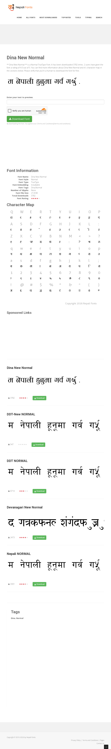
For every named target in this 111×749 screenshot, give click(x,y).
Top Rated (66, 17)
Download (41, 398)
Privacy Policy (76, 740)
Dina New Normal (19, 368)
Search (99, 17)
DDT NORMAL (17, 461)
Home (19, 17)
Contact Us (100, 743)
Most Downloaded (48, 17)
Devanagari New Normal (25, 507)
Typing (88, 17)
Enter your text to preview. (20, 97)
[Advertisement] (56, 33)
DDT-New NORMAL (21, 414)
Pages (102, 740)
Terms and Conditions (90, 740)
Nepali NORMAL (19, 554)
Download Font (20, 118)
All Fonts (30, 17)
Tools (78, 17)
